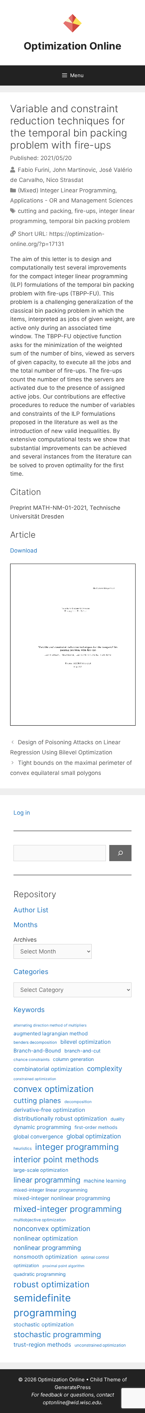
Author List (30, 910)
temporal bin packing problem (89, 221)
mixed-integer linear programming (50, 1190)
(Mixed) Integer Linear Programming (66, 190)
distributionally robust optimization (60, 1118)
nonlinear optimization (45, 1238)
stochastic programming (57, 1334)
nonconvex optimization (51, 1228)
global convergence (38, 1136)
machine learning (105, 1181)
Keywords (29, 1010)
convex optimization (53, 1089)
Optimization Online (72, 46)
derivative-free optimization (49, 1109)
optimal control (95, 1257)
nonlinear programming (47, 1247)
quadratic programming (39, 1274)
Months (25, 925)
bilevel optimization (85, 1041)
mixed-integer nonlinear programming (61, 1198)
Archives (25, 939)
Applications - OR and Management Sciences (71, 200)
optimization (26, 1265)
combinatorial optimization (48, 1069)
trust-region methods (42, 1344)
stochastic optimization (43, 1324)
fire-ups (85, 211)
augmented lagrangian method (50, 1033)
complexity (104, 1068)
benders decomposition (35, 1042)
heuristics (22, 1148)
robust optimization (51, 1284)
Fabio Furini (33, 169)
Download (23, 550)
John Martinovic (74, 169)
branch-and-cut (82, 1051)
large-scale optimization (40, 1170)
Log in (21, 812)
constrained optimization (34, 1079)
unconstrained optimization (100, 1345)
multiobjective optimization (39, 1219)
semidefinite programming (45, 1305)
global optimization (93, 1136)
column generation (73, 1059)
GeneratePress (73, 1387)
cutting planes (37, 1100)
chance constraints (31, 1059)
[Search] (120, 853)
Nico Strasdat (64, 180)
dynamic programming (42, 1127)
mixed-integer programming (67, 1209)
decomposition (78, 1101)
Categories (30, 972)
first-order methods (96, 1127)
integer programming (77, 1147)
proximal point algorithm (63, 1266)
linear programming (46, 1179)
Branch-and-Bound (37, 1050)
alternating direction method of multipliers (50, 1025)
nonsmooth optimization (45, 1256)
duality (117, 1119)
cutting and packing (44, 211)
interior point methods (56, 1159)
